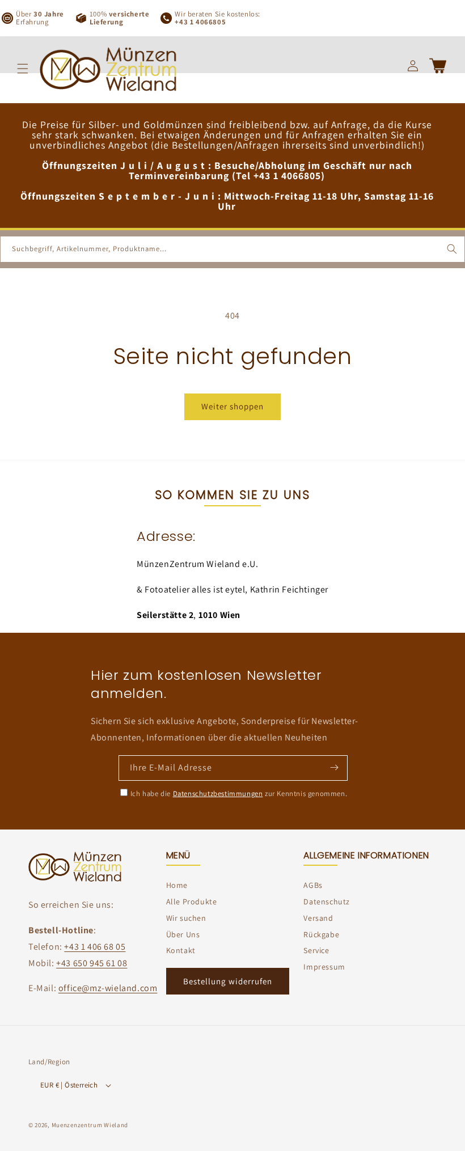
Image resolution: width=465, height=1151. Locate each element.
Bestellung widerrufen (227, 981)
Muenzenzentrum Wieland (90, 1125)
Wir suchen (186, 918)
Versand (318, 918)
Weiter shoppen (232, 406)
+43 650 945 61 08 (91, 963)
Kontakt (181, 950)
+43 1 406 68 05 (94, 947)
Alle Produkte (191, 901)
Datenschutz (326, 901)
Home (177, 885)
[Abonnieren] (334, 767)
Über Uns (183, 934)
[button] (22, 68)
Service (316, 950)
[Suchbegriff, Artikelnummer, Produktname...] (451, 248)
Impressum (324, 967)
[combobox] (232, 249)
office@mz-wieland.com (108, 988)
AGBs (312, 885)
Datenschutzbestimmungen (218, 793)
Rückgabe (321, 934)
